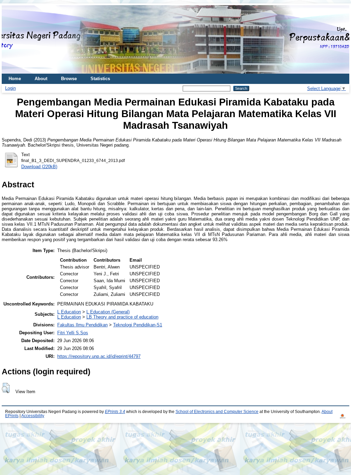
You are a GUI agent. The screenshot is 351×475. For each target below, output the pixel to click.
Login (10, 88)
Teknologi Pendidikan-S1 (137, 324)
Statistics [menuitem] (100, 78)
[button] (6, 388)
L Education (69, 311)
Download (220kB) (39, 166)
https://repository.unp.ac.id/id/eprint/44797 (99, 356)
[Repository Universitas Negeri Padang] (12, 39)
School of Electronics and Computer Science (217, 412)
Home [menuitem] (15, 78)
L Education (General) (108, 311)
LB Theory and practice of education (122, 317)
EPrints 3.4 (115, 412)
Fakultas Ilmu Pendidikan (82, 324)
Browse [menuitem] (69, 78)
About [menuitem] (41, 78)
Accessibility (32, 416)
